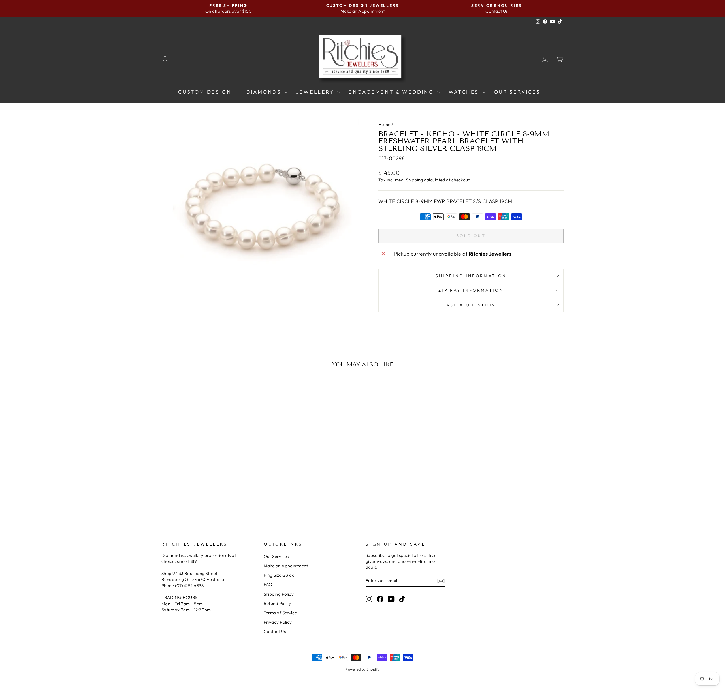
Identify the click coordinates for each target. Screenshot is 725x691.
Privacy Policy (278, 622)
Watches (465, 92)
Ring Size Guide (279, 575)
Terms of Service (280, 612)
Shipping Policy (279, 594)
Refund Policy (277, 603)
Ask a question (471, 305)
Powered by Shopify (362, 669)
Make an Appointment (286, 565)
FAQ (268, 584)
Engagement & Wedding (392, 92)
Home (384, 124)
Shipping (414, 180)
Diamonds (264, 92)
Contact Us (275, 631)
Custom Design (205, 92)
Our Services (518, 92)
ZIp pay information (471, 290)
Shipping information (471, 275)
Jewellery (316, 92)
